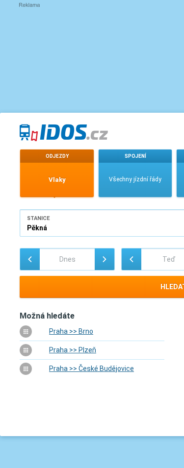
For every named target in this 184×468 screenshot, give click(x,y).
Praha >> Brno (71, 331)
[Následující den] (104, 259)
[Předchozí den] (30, 259)
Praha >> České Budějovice (91, 368)
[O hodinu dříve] (131, 259)
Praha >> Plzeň (72, 350)
